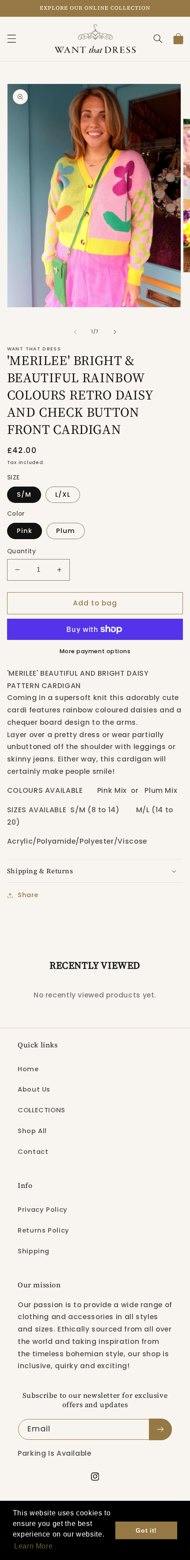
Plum (65, 530)
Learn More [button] (33, 1546)
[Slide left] (75, 332)
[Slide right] (115, 332)
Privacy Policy (43, 1209)
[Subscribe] (160, 1429)
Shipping (33, 1251)
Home (28, 1069)
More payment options (95, 651)
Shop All (32, 1130)
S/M (24, 494)
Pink (24, 530)
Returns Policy (43, 1230)
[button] (11, 39)
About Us (34, 1089)
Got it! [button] (146, 1530)
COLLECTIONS (41, 1110)
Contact (33, 1151)
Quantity (21, 551)
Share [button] (28, 894)
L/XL (62, 494)
